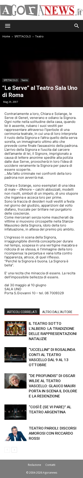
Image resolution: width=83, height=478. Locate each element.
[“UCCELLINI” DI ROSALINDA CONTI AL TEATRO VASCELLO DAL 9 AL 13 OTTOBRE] (15, 354)
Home (6, 36)
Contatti (50, 465)
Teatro (39, 36)
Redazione (34, 465)
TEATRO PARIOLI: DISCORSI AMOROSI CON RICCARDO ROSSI (52, 433)
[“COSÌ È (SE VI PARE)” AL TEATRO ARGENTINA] (15, 412)
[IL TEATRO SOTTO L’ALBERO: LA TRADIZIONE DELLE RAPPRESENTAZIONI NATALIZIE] (15, 328)
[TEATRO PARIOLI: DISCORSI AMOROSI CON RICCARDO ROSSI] (15, 433)
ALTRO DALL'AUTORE (57, 312)
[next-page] (14, 450)
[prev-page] (7, 450)
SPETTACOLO (22, 36)
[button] (7, 26)
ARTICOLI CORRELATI (22, 312)
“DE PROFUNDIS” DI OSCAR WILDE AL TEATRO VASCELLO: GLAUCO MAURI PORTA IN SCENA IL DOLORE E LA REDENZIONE (53, 385)
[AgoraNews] (41, 10)
